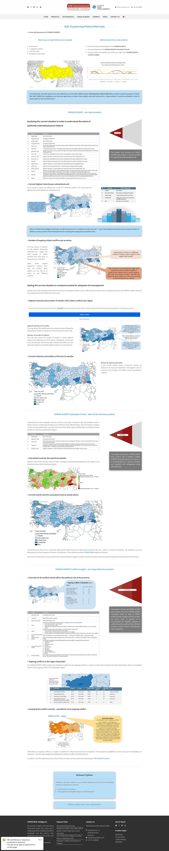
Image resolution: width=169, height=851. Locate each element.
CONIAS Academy (83, 17)
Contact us (115, 17)
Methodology (68, 17)
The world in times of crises (66, 826)
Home (46, 17)
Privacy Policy (120, 837)
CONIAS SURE (89, 552)
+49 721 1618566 (137, 7)
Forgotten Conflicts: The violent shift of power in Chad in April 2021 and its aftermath (70, 830)
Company (96, 17)
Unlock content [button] (84, 314)
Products (55, 17)
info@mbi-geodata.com (123, 7)
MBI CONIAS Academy (102, 758)
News (105, 17)
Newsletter (119, 842)
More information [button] (84, 319)
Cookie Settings (120, 839)
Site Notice (119, 834)
